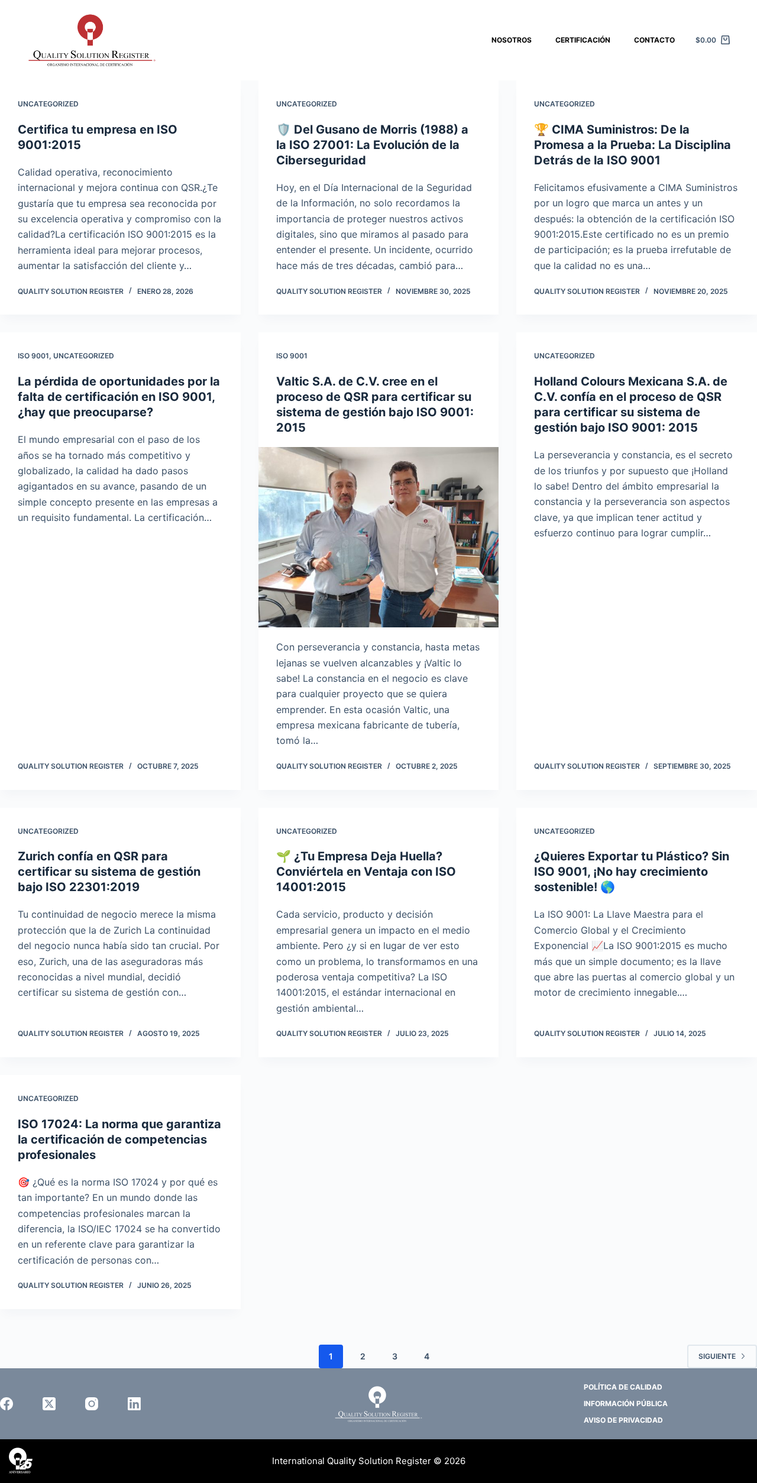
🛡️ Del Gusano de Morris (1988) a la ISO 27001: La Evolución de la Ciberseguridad (372, 144)
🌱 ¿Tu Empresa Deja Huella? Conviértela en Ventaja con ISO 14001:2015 (366, 871)
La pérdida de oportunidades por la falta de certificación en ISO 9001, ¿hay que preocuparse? (119, 396)
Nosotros (511, 39)
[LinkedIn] (134, 1403)
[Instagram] (91, 1403)
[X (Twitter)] (49, 1403)
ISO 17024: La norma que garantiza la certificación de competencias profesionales (119, 1139)
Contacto (654, 39)
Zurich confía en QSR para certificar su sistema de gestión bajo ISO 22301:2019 (109, 871)
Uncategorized (48, 103)
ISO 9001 (33, 355)
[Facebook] (6, 1403)
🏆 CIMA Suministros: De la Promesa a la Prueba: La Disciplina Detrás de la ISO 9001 (632, 144)
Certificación (582, 39)
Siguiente (717, 1356)
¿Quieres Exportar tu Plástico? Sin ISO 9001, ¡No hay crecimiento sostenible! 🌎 (631, 871)
